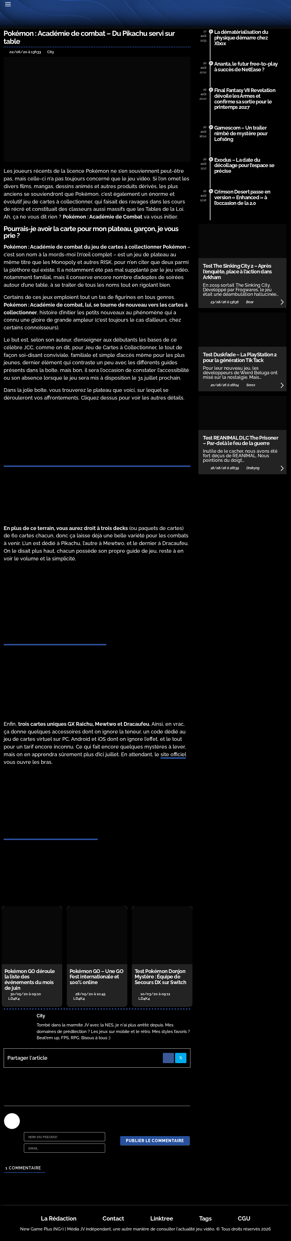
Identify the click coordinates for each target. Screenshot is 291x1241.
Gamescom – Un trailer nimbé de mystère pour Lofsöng (240, 133)
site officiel (173, 754)
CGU (244, 1218)
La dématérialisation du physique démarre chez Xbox (241, 37)
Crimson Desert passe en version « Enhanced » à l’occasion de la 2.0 (242, 197)
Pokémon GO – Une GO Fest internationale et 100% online (97, 977)
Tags (205, 1218)
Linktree (161, 1218)
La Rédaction (58, 1218)
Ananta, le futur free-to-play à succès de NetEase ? (246, 66)
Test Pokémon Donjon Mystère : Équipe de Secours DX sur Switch (160, 977)
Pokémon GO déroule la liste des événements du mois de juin (30, 979)
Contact (113, 1218)
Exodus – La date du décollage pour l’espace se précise (244, 165)
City (41, 1015)
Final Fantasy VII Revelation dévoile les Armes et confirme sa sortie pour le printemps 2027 (244, 98)
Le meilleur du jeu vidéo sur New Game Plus (145, 19)
